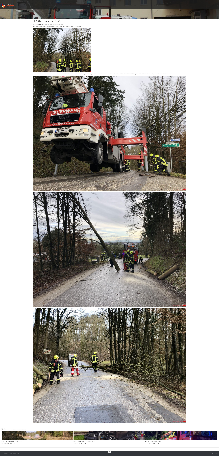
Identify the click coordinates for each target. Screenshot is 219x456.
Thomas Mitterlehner (39, 24)
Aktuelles (47, 6)
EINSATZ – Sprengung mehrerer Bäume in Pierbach (12, 441)
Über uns (69, 6)
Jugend (114, 6)
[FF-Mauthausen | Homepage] (8, 5)
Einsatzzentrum (91, 6)
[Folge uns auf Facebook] (214, 453)
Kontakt (156, 6)
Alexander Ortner (11, 443)
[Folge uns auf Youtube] (216, 453)
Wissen (135, 6)
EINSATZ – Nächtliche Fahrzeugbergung (153, 441)
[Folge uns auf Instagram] (212, 453)
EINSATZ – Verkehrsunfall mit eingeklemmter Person (84, 441)
